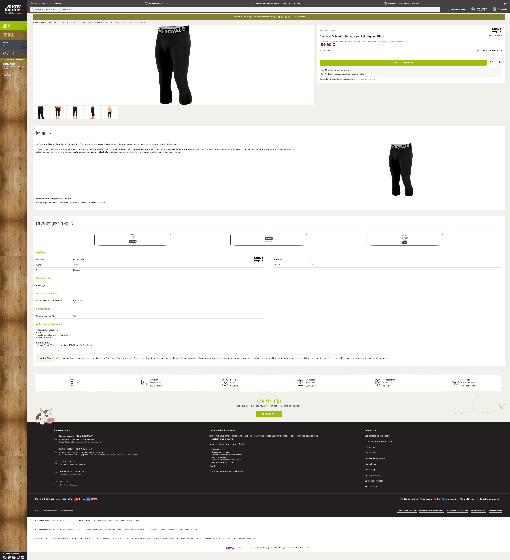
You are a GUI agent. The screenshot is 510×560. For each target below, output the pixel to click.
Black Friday (79, 520)
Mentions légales (495, 510)
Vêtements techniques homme (58, 22)
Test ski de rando (86, 538)
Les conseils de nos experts (378, 436)
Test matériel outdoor (120, 538)
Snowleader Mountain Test (108, 520)
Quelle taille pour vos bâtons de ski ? (131, 530)
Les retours (370, 453)
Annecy (213, 444)
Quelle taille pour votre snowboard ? (161, 530)
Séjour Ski (226, 538)
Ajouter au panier (403, 63)
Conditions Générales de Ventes (431, 510)
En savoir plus (371, 79)
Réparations (370, 464)
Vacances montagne (60, 538)
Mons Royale (327, 30)
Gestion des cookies (478, 510)
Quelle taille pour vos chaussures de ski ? (99, 530)
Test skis (74, 538)
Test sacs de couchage (184, 538)
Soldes (69, 520)
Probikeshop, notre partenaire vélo (226, 471)
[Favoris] (491, 62)
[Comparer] (498, 62)
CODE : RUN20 (284, 17)
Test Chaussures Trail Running (244, 538)
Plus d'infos (214, 466)
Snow (42, 22)
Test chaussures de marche (163, 538)
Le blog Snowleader (374, 481)
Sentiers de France (212, 538)
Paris (241, 444)
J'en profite (300, 17)
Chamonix (224, 444)
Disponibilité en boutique (491, 50)
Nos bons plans (58, 520)
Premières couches (79, 22)
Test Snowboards (102, 538)
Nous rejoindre (371, 487)
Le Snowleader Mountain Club (378, 442)
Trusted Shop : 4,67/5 (42, 4)
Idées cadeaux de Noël (130, 520)
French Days (90, 520)
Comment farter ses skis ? (187, 530)
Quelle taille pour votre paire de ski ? (67, 530)
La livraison (370, 447)
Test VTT (199, 538)
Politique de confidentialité (457, 510)
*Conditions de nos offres (407, 510)
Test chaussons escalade (140, 538)
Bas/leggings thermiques (97, 22)
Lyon (234, 444)
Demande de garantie (375, 458)
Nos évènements (373, 475)
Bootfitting (370, 470)
